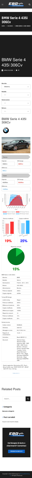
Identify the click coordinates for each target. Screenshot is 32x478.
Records (10, 26)
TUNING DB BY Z (16, 373)
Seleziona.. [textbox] (7, 86)
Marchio (4, 83)
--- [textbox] (5, 95)
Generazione (6, 100)
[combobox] (16, 86)
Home (3, 26)
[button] (29, 4)
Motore (4, 108)
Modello (4, 91)
